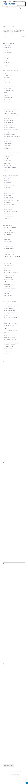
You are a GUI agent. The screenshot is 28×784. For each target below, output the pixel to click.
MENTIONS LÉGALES (10, 775)
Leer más (23, 36)
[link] (11, 7)
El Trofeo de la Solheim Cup (9, 26)
